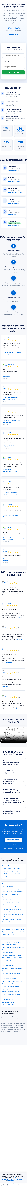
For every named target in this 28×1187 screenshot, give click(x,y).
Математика (5, 912)
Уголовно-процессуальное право (11, 994)
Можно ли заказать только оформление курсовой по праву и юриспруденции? (11, 762)
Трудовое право (14, 986)
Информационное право (8, 963)
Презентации (5, 873)
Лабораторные (6, 871)
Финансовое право (7, 997)
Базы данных (10, 906)
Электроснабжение (14, 922)
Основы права (16, 973)
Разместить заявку (13, 72)
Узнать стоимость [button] (13, 840)
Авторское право (6, 942)
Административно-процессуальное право (13, 947)
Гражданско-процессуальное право (12, 955)
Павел (9, 387)
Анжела (10, 550)
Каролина (9, 603)
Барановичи (5, 932)
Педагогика (19, 889)
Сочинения (13, 873)
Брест (23, 929)
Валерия (10, 504)
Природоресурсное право (9, 978)
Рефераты (9, 868)
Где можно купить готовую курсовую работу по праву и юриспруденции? (11, 811)
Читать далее (13, 1040)
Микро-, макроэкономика (9, 891)
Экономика (5, 909)
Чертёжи (18, 871)
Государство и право (7, 950)
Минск (3, 929)
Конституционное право (8, 965)
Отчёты (4, 868)
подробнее (13, 594)
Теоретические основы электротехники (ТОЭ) (12, 915)
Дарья (9, 410)
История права (20, 963)
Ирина (8, 695)
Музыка (4, 906)
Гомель (8, 929)
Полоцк (13, 934)
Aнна (8, 671)
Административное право (9, 944)
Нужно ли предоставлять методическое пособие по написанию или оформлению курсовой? (12, 801)
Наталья (9, 626)
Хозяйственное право (8, 999)
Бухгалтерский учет (14, 912)
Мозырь (4, 934)
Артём (9, 527)
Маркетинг (19, 894)
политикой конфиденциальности (10, 1178)
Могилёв (22, 932)
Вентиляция (5, 922)
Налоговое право (6, 973)
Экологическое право (8, 1002)
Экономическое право (8, 1004)
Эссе (18, 873)
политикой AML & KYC (13, 1180)
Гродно (18, 929)
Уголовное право (6, 989)
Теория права (5, 986)
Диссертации (16, 868)
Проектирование (6, 899)
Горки (17, 932)
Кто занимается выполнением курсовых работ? (10, 772)
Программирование (7, 886)
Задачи (13, 871)
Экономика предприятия (8, 889)
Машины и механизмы (17, 897)
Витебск (13, 929)
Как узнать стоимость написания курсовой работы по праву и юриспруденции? (11, 790)
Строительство (6, 897)
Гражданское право (7, 952)
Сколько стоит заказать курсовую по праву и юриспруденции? (10, 781)
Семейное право (6, 981)
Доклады (4, 876)
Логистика (13, 894)
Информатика (18, 906)
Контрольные (12, 866)
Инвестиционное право (8, 960)
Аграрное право (16, 942)
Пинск (8, 934)
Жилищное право (6, 957)
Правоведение (6, 976)
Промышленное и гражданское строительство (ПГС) (10, 903)
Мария (9, 338)
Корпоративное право (8, 968)
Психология (20, 891)
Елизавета (11, 364)
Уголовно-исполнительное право (11, 991)
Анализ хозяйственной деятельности (12, 919)
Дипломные (20, 866)
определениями (18, 1179)
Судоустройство (6, 984)
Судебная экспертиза (17, 981)
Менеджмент (5, 894)
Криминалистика (19, 968)
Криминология (6, 970)
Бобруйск (12, 932)
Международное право (17, 970)
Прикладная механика (15, 909)
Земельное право (17, 957)
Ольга (8, 581)
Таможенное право (17, 984)
